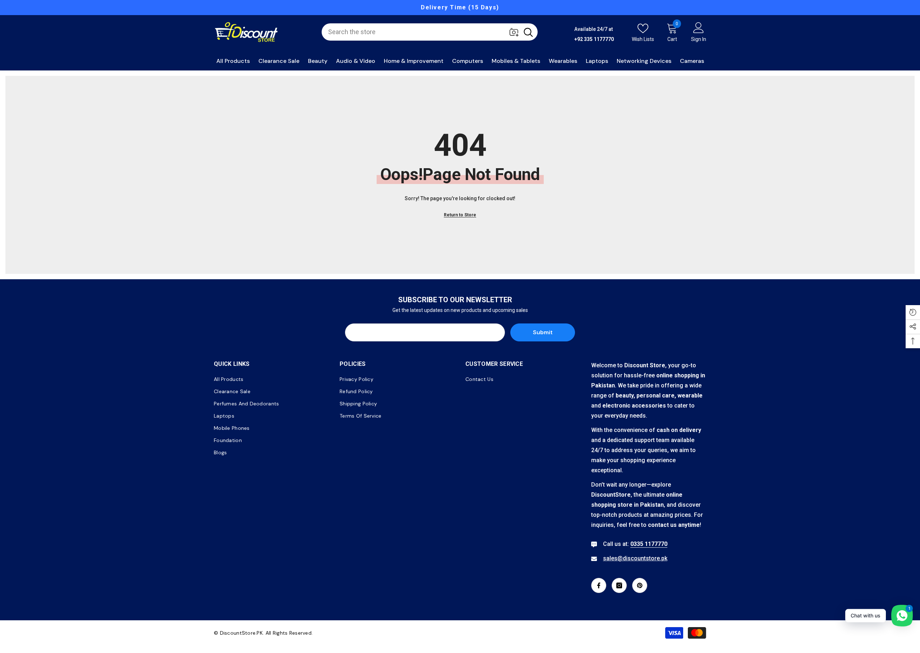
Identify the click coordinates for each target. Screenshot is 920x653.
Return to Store (460, 214)
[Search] (430, 32)
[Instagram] (619, 585)
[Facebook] (598, 585)
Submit (543, 332)
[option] (460, 7)
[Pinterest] (639, 585)
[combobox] (420, 32)
